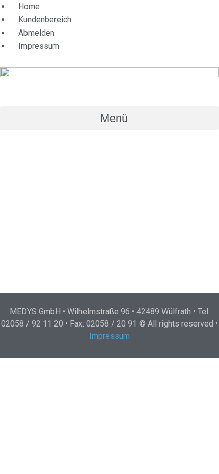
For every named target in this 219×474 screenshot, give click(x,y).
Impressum (109, 336)
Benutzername (29, 143)
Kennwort (21, 188)
